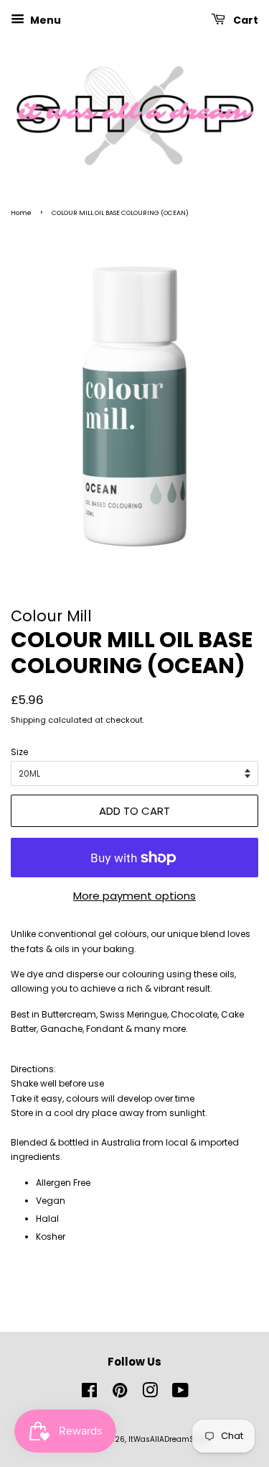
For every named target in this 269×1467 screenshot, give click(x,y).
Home (21, 213)
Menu (44, 20)
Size (19, 752)
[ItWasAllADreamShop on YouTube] (180, 1394)
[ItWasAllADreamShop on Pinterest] (120, 1394)
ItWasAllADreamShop (168, 1439)
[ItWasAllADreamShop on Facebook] (89, 1394)
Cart (244, 20)
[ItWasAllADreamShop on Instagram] (150, 1394)
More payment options (134, 895)
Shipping (28, 720)
